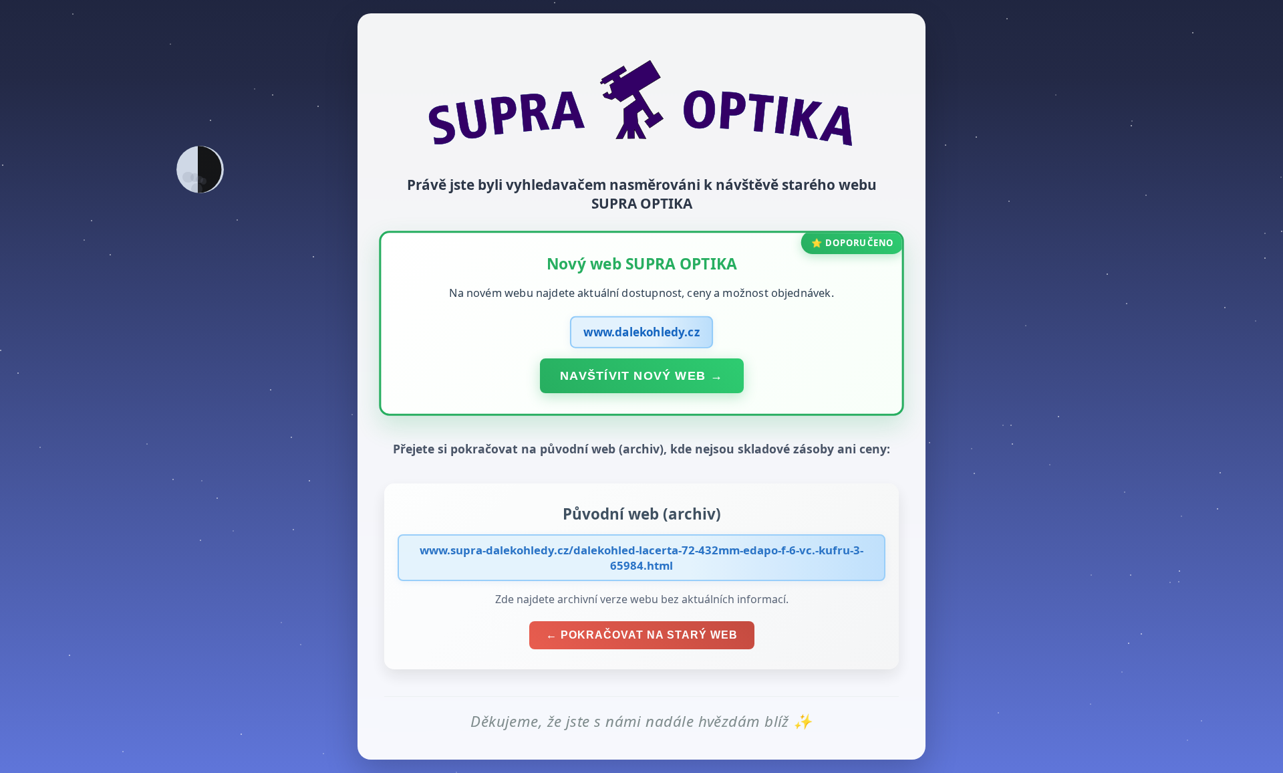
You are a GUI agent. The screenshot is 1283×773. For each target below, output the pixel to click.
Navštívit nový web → (641, 375)
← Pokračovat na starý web (642, 635)
